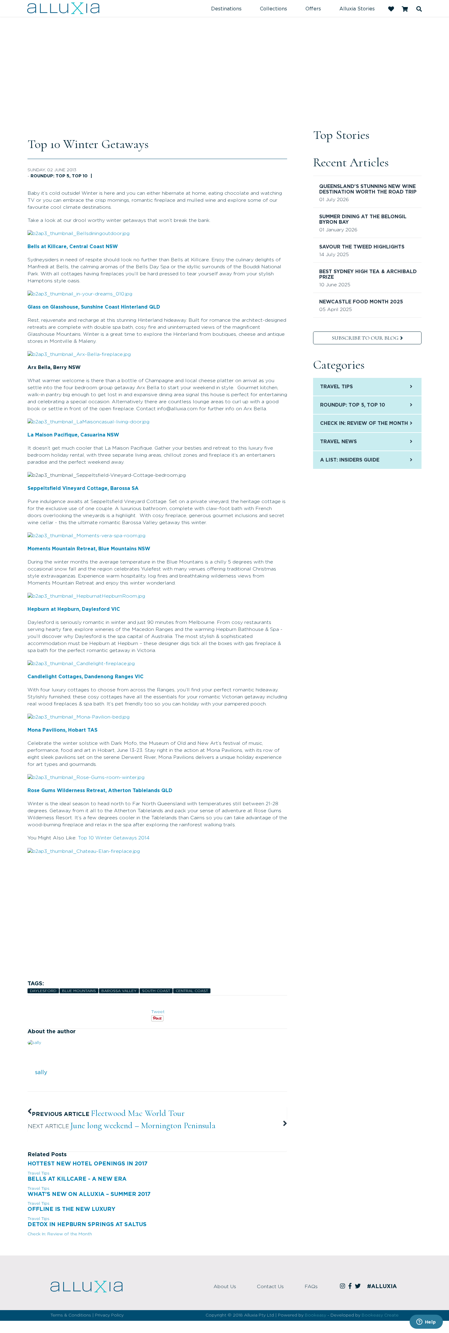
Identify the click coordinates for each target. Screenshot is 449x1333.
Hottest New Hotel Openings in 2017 (87, 1164)
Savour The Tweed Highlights (361, 247)
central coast (192, 991)
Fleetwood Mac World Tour (137, 1113)
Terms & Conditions (70, 1315)
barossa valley (119, 991)
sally (41, 1072)
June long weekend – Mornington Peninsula (143, 1125)
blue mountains (79, 991)
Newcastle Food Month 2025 (361, 301)
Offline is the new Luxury (71, 1209)
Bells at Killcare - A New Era (76, 1179)
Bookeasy (315, 1315)
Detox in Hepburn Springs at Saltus (87, 1224)
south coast (156, 991)
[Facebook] (351, 1286)
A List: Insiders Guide (349, 460)
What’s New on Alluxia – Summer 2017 (89, 1194)
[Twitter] (359, 1286)
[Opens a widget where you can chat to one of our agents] (426, 1322)
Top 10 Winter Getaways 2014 (114, 837)
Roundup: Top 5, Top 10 (59, 176)
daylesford (43, 991)
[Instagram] (343, 1286)
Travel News (338, 441)
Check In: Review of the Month (59, 1234)
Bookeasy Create (380, 1315)
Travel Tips (38, 1173)
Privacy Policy (109, 1315)
